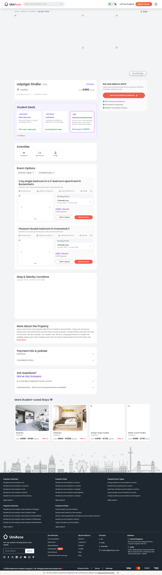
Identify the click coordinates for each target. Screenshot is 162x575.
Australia (104, 546)
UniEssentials (52, 549)
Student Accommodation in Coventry (68, 486)
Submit (29, 551)
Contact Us (82, 542)
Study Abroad (52, 552)
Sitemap (109, 568)
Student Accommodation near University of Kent (19, 512)
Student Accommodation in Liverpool (68, 496)
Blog (79, 555)
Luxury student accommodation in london (122, 492)
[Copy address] (43, 280)
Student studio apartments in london (120, 486)
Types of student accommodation (67, 522)
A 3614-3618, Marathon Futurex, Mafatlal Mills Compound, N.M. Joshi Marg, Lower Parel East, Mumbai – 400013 (141, 552)
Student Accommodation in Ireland (15, 492)
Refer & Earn (52, 542)
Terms (97, 568)
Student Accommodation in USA (14, 489)
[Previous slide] (21, 207)
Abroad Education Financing (57, 555)
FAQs (80, 552)
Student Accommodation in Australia (16, 486)
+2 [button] (91, 191)
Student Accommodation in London (67, 482)
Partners (81, 545)
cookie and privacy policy (106, 573)
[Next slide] (50, 207)
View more (7, 500)
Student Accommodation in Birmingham (69, 492)
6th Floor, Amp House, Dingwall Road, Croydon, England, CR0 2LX (140, 543)
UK (102, 539)
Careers (81, 549)
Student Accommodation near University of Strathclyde (22, 519)
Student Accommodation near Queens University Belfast (22, 516)
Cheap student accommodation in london (122, 482)
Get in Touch (143, 4)
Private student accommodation (66, 509)
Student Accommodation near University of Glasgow (21, 509)
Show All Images (137, 73)
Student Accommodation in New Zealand (17, 496)
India (103, 543)
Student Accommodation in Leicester (67, 489)
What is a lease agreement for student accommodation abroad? (77, 516)
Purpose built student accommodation (68, 512)
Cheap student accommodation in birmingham (124, 496)
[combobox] (44, 4)
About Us (81, 539)
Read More (21, 340)
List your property (53, 539)
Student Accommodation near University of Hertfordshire (22, 522)
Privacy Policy (83, 568)
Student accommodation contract (67, 519)
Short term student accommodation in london (123, 489)
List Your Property (127, 4)
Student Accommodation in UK (13, 482)
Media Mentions (53, 545)
